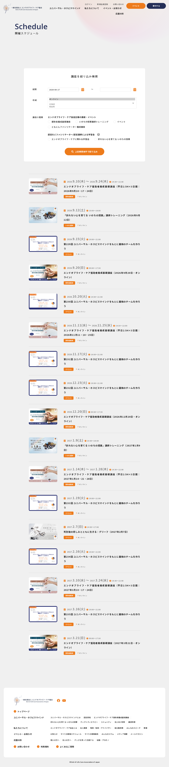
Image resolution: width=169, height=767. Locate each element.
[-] (92, 101)
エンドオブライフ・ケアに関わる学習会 (70, 139)
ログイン (88, 4)
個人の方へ (54, 740)
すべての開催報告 (91, 734)
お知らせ (54, 734)
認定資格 (87, 717)
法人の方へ (66, 740)
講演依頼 (131, 722)
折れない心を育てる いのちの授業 (114, 139)
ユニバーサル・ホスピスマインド (64, 8)
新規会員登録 (102, 4)
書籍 (145, 728)
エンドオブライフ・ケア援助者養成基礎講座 (111, 717)
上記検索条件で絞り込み (86, 151)
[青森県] (92, 106)
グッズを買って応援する (84, 740)
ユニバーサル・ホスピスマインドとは (65, 717)
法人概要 (83, 728)
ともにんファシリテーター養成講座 (68, 126)
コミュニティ (106, 722)
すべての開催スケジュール (71, 734)
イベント (136, 6)
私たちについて (92, 8)
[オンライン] (92, 99)
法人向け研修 (120, 722)
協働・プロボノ (103, 740)
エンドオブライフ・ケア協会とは (63, 728)
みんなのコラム (108, 734)
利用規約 (45, 746)
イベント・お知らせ (112, 8)
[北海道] (92, 104)
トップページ (23, 711)
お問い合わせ (118, 4)
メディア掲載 (122, 734)
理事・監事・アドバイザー (100, 728)
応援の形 (120, 13)
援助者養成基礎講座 (61, 121)
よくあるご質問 (67, 746)
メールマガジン (137, 734)
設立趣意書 (119, 728)
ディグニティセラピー (89, 722)
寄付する (156, 6)
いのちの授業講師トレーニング (94, 121)
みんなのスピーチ (133, 728)
